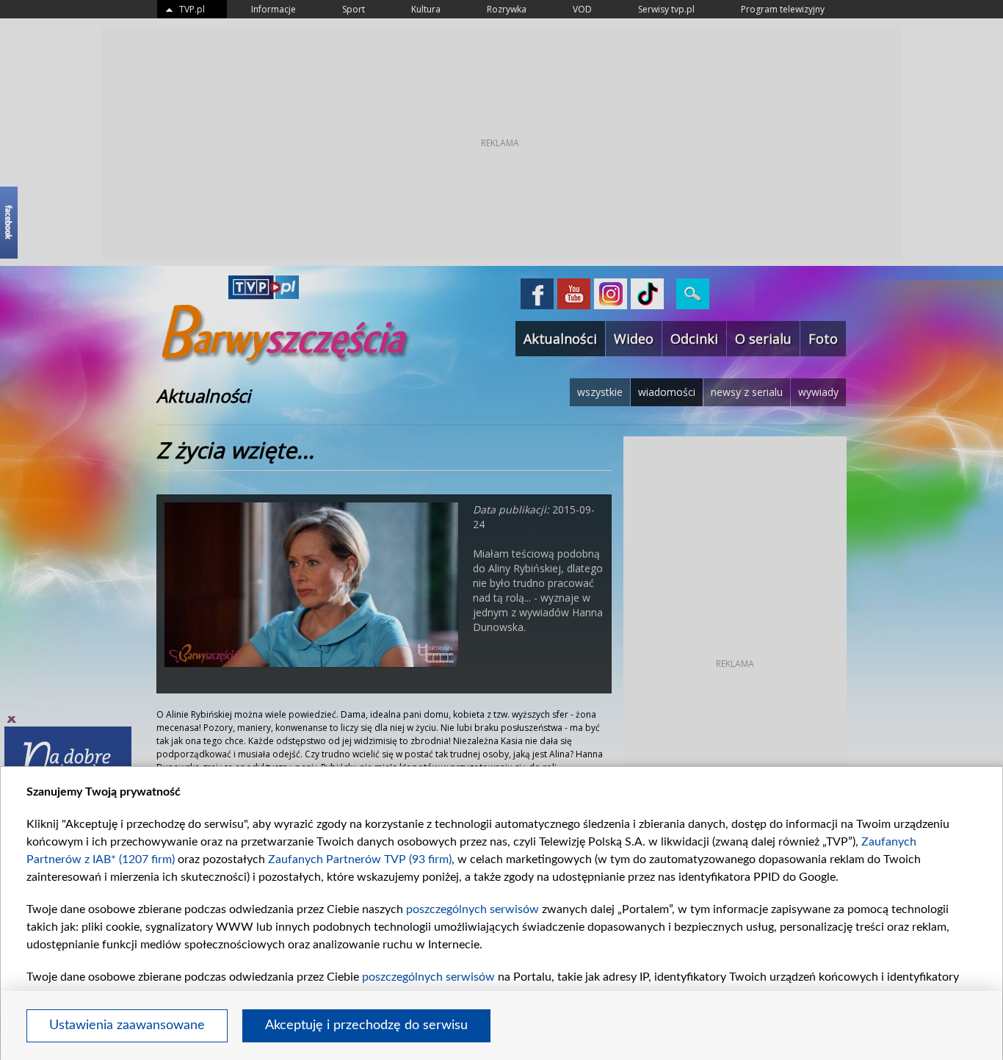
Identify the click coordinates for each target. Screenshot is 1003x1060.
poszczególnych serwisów (472, 909)
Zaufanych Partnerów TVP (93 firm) (360, 859)
